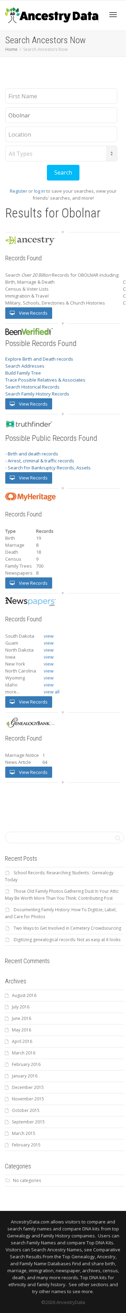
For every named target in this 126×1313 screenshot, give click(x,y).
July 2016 (20, 1007)
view (49, 636)
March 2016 (23, 1053)
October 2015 (26, 1110)
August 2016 (24, 995)
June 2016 (21, 1018)
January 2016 (24, 1076)
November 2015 (28, 1099)
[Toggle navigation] (113, 15)
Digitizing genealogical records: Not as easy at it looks (67, 940)
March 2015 (23, 1133)
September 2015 (28, 1122)
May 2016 (21, 1030)
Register (18, 191)
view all (51, 692)
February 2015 (26, 1145)
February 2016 (26, 1064)
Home (11, 49)
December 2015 (28, 1087)
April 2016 (22, 1041)
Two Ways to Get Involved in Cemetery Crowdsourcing (67, 928)
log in (39, 191)
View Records (33, 313)
